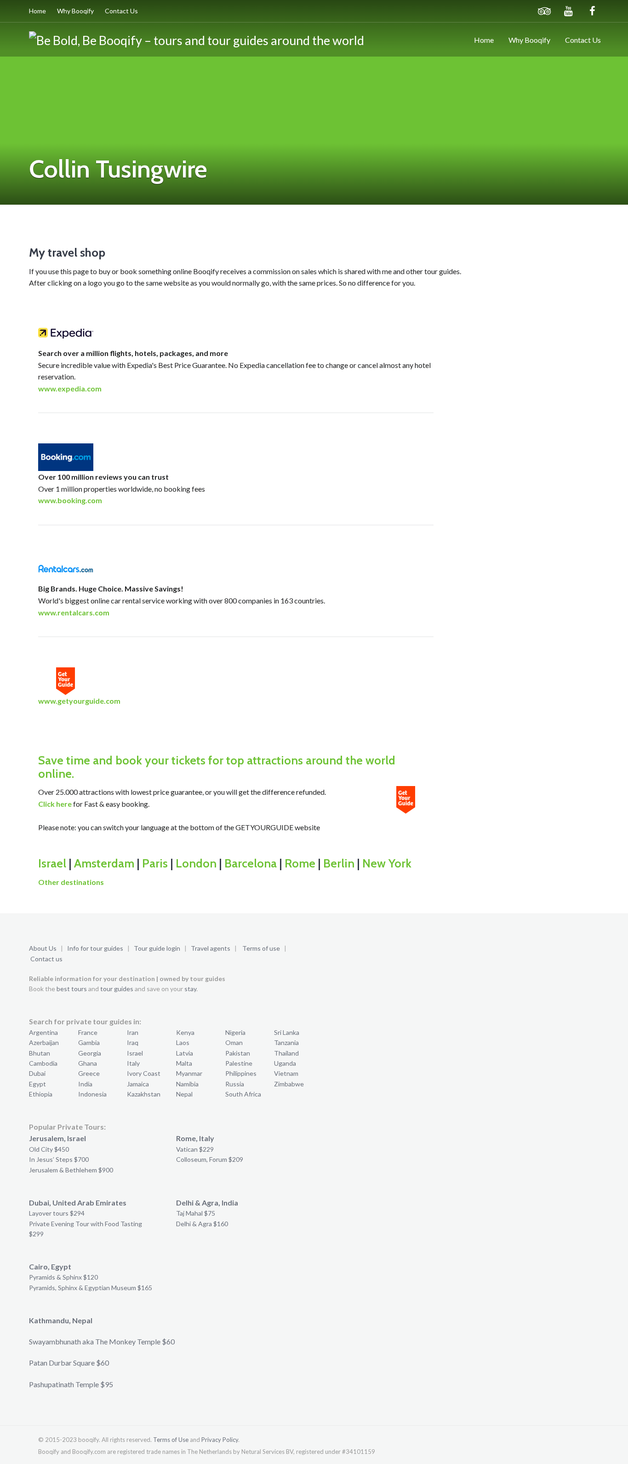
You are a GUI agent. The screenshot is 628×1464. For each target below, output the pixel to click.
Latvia (184, 1053)
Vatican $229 (195, 1149)
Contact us (46, 959)
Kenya (185, 1032)
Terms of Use (170, 1439)
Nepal (184, 1094)
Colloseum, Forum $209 (209, 1159)
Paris (155, 863)
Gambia (89, 1042)
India (85, 1084)
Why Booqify (75, 11)
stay (190, 989)
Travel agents (210, 948)
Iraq (132, 1042)
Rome (300, 863)
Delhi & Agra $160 (202, 1224)
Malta (184, 1063)
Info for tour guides (95, 948)
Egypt (37, 1084)
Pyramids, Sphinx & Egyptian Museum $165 (90, 1288)
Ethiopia (40, 1094)
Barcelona (250, 863)
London (196, 863)
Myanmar (189, 1073)
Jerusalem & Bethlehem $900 (71, 1170)
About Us (43, 948)
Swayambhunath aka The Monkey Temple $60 (102, 1341)
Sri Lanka (286, 1032)
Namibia (187, 1084)
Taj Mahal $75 (195, 1213)
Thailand (286, 1053)
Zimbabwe (289, 1084)
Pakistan (237, 1053)
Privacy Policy (219, 1439)
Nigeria (235, 1032)
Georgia (89, 1053)
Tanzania (286, 1042)
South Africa (243, 1094)
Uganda (285, 1063)
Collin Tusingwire (118, 169)
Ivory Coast (143, 1073)
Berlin (338, 863)
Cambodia (43, 1063)
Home (37, 11)
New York (386, 863)
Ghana (87, 1063)
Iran (132, 1032)
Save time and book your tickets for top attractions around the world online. (216, 767)
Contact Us (121, 11)
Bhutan (39, 1053)
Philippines (241, 1073)
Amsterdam (104, 863)
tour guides (116, 989)
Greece (89, 1073)
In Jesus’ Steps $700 (59, 1159)
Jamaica (138, 1084)
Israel (52, 863)
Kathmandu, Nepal (60, 1320)
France (87, 1032)
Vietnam (286, 1073)
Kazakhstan (143, 1094)
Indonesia (92, 1094)
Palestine (238, 1063)
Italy (133, 1063)
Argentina (43, 1032)
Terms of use (261, 948)
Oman (234, 1042)
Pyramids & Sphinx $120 (63, 1277)
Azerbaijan (44, 1042)
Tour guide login (157, 948)
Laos (182, 1042)
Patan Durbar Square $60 (69, 1362)
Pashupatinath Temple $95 (71, 1384)
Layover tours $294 (57, 1213)
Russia (234, 1084)
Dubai (37, 1073)
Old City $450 (49, 1149)
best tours (72, 989)
